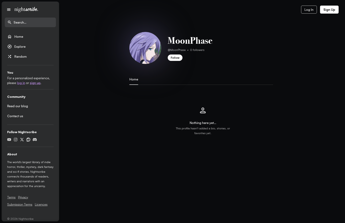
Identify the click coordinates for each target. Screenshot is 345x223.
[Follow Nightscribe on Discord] (35, 140)
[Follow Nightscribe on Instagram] (16, 140)
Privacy (23, 197)
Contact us (15, 116)
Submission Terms (19, 204)
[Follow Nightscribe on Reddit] (28, 140)
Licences (41, 204)
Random (17, 56)
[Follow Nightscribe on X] (22, 140)
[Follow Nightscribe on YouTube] (9, 140)
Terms (11, 197)
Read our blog (17, 106)
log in (21, 83)
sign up (35, 83)
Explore (16, 46)
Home (15, 36)
